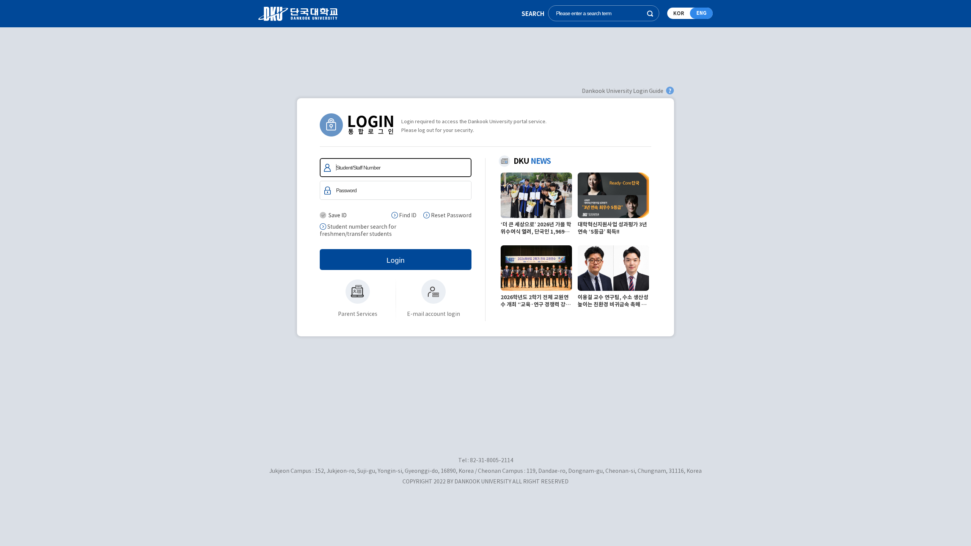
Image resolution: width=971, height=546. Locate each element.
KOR (678, 13)
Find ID (407, 215)
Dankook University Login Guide (622, 91)
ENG (701, 13)
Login (396, 260)
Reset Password (450, 215)
